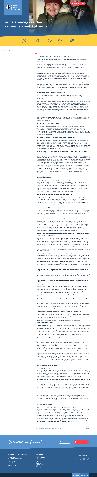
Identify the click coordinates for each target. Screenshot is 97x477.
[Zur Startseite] (13, 8)
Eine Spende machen (79, 3)
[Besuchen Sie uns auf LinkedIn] (80, 459)
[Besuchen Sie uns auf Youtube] (84, 459)
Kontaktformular (82, 455)
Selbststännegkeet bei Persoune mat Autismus (63, 428)
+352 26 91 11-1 (11, 461)
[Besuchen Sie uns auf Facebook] (74, 459)
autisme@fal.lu (11, 462)
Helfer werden (65, 442)
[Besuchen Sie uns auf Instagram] (77, 459)
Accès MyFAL (85, 475)
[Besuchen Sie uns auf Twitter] (88, 459)
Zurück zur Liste (8, 50)
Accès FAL (77, 475)
